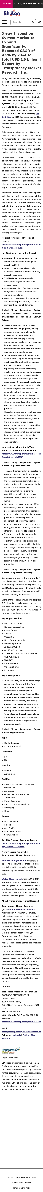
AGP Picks (6, 4)
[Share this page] (39, 22)
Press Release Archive (25, 1177)
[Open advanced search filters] (33, 22)
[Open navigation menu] (4, 22)
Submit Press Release (21, 1182)
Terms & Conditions (21, 1188)
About (10, 1177)
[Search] (27, 22)
